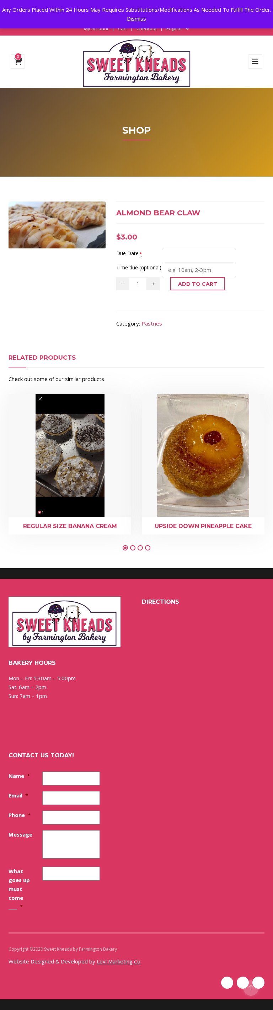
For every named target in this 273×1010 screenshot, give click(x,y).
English (174, 28)
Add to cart (197, 284)
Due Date (127, 253)
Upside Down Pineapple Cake (203, 526)
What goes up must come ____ (19, 888)
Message (20, 834)
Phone (20, 814)
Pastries (151, 323)
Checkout (146, 28)
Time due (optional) (138, 267)
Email (18, 795)
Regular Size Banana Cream (70, 526)
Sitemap (126, 949)
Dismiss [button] (136, 18)
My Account (96, 28)
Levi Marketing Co (118, 961)
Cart (122, 28)
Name (19, 775)
